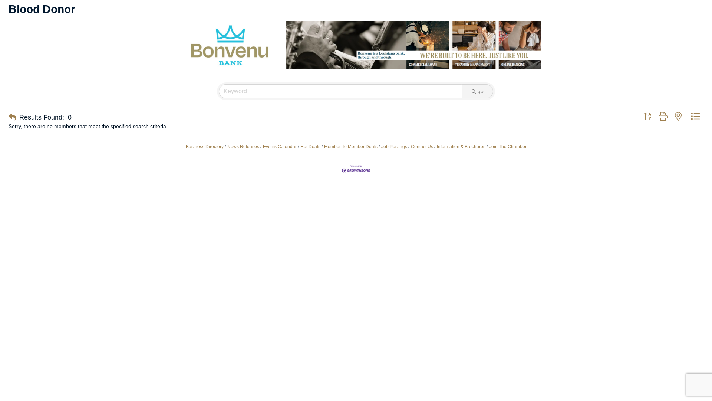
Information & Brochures (461, 146)
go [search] (481, 91)
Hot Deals (310, 146)
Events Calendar (280, 146)
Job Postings (394, 146)
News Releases (243, 146)
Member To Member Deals (351, 146)
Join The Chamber (508, 146)
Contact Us (422, 146)
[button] (12, 117)
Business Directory (205, 146)
